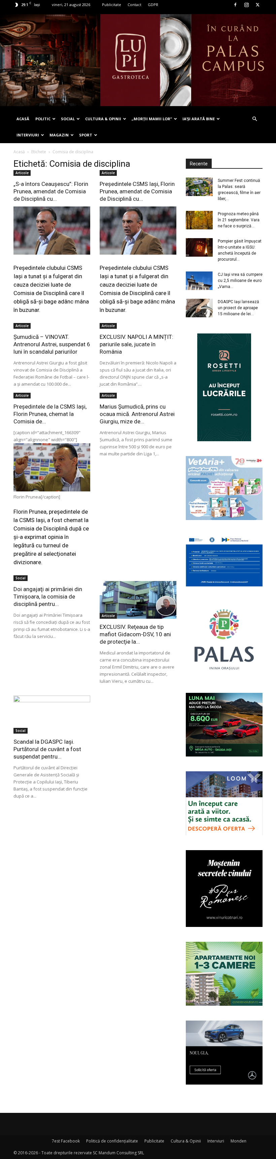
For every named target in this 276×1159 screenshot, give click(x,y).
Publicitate (111, 4)
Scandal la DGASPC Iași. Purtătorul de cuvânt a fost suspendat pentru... (47, 749)
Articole (22, 172)
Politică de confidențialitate (112, 1141)
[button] (254, 119)
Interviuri (215, 1141)
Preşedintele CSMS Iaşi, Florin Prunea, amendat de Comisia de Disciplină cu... (137, 191)
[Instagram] (246, 4)
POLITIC (42, 118)
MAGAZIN (59, 134)
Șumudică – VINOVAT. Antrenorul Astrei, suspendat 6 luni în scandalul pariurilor (51, 344)
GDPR (153, 4)
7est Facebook (66, 1141)
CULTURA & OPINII (103, 118)
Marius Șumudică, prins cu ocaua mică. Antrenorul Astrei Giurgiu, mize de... (137, 414)
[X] (257, 4)
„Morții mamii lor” (152, 118)
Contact (134, 4)
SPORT (85, 134)
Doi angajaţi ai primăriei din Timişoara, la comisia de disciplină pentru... (47, 596)
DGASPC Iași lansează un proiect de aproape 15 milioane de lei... (238, 307)
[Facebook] (235, 4)
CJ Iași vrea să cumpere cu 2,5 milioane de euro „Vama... (240, 280)
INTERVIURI (27, 134)
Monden (238, 1141)
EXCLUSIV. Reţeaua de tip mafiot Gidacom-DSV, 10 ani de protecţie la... (135, 634)
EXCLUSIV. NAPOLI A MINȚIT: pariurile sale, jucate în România (136, 344)
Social (20, 578)
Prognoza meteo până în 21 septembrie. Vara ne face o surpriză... (239, 220)
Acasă (19, 152)
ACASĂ (22, 118)
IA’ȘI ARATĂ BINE (198, 118)
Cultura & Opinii (186, 1141)
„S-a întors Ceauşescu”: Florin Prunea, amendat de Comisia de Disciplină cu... (50, 191)
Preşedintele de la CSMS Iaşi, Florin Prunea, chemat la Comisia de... (50, 414)
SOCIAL (68, 118)
